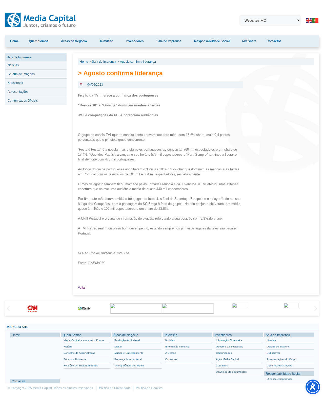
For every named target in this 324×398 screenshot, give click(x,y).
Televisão (106, 41)
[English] (309, 19)
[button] (8, 309)
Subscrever (15, 83)
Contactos (274, 41)
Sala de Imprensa (168, 41)
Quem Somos (38, 41)
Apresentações (18, 91)
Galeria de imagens (21, 74)
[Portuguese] (315, 19)
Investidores (135, 41)
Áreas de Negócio (74, 41)
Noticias (13, 65)
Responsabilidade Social (212, 41)
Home (14, 41)
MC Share (249, 41)
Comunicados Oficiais (23, 100)
